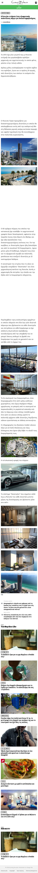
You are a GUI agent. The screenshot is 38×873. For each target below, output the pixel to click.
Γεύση (3, 683)
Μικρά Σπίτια (5, 715)
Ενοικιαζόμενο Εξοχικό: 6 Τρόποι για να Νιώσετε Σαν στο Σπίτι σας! (18, 816)
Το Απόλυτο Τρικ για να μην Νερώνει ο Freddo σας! (17, 656)
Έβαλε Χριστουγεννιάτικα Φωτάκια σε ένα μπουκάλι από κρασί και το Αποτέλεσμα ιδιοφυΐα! (16, 753)
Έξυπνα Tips (5, 652)
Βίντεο (7, 748)
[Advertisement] (19, 98)
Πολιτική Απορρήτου (31, 870)
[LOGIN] (36, 2)
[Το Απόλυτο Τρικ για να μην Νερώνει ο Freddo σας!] (19, 640)
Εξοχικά (4, 812)
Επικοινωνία (4, 870)
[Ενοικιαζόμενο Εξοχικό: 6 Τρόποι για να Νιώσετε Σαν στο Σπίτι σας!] (19, 800)
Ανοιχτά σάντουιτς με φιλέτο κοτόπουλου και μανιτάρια (17, 785)
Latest (19, 8)
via (2, 595)
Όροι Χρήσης (20, 870)
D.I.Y (3, 748)
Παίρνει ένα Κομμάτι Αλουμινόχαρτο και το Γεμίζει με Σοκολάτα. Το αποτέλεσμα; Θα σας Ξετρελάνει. (17, 687)
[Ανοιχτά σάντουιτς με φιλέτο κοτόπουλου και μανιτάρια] (19, 769)
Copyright (12, 870)
